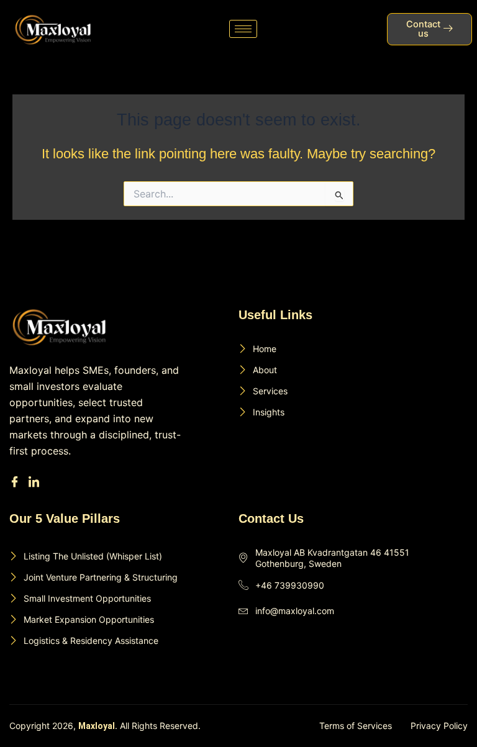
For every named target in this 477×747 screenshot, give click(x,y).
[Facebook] (16, 482)
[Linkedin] (36, 482)
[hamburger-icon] (243, 29)
